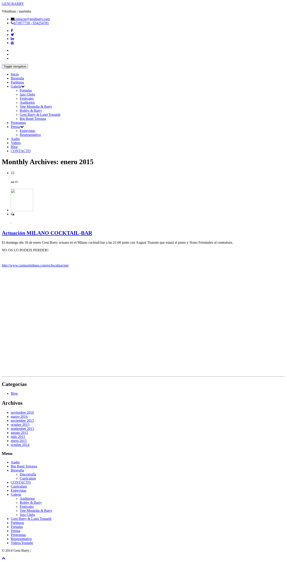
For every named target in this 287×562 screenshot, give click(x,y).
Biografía (17, 78)
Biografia (17, 470)
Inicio (15, 74)
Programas (18, 123)
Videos (16, 143)
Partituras (17, 82)
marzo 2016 (19, 416)
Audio (15, 139)
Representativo (30, 135)
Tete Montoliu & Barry (36, 106)
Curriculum (28, 478)
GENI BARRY (13, 4)
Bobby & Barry (31, 110)
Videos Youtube (22, 543)
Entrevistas (27, 131)
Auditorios (27, 102)
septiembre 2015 (22, 429)
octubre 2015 (20, 424)
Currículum (19, 486)
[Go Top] (3, 558)
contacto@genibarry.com (32, 19)
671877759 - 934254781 (31, 23)
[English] (13, 57)
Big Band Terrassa (33, 119)
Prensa (15, 127)
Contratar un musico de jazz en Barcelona (61, 550)
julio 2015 (18, 437)
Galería (16, 86)
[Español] (13, 49)
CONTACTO (21, 151)
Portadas (26, 90)
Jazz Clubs (27, 94)
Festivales (27, 98)
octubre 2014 (20, 445)
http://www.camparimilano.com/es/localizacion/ (35, 265)
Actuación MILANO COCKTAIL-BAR (47, 233)
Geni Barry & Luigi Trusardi (40, 114)
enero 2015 (19, 441)
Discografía (28, 474)
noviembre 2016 (22, 412)
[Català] (13, 53)
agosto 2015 (19, 433)
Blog (14, 147)
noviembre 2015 (22, 420)
